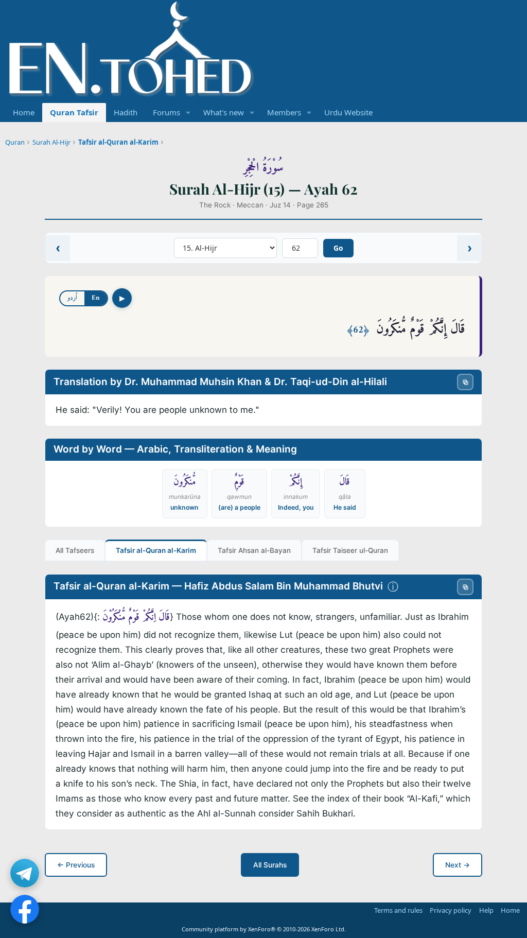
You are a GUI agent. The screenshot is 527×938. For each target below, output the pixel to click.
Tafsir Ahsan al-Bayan (254, 550)
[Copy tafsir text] (465, 587)
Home (23, 112)
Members (284, 112)
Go (338, 248)
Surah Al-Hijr (51, 142)
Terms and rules (398, 910)
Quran (15, 142)
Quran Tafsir (74, 112)
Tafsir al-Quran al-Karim (118, 142)
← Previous (76, 865)
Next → (457, 865)
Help (486, 910)
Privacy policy (450, 910)
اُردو (72, 298)
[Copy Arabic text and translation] (465, 382)
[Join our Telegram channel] (24, 873)
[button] (188, 112)
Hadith (125, 112)
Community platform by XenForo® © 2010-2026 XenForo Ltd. (264, 929)
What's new (223, 112)
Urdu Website (348, 112)
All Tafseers (75, 550)
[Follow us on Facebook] (24, 909)
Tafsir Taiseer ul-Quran (350, 550)
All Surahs (270, 865)
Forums (166, 112)
